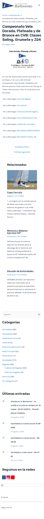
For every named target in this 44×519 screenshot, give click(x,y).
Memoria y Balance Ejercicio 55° (17, 231)
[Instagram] (8, 477)
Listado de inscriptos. (26, 124)
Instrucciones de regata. (27, 111)
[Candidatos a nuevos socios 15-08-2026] (5, 425)
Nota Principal (8, 351)
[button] (22, 501)
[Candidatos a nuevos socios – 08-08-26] (5, 439)
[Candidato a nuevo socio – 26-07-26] (5, 453)
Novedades (7, 360)
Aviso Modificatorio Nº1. (27, 118)
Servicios (6, 376)
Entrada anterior (22, 147)
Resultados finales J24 (26, 137)
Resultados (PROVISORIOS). (28, 130)
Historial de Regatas (13, 368)
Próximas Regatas (12, 372)
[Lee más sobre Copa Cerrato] (22, 179)
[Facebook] (4, 477)
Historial (6, 342)
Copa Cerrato (14, 192)
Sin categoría (8, 381)
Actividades (7, 329)
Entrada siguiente (22, 152)
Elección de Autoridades (20, 271)
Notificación (11, 236)
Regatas (10, 196)
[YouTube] (13, 477)
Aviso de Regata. (24, 99)
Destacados (7, 334)
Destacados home (10, 338)
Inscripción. (22, 105)
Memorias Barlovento (11, 347)
